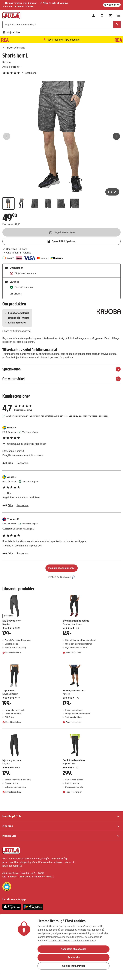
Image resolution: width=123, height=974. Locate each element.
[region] (61, 944)
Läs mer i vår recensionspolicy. (93, 416)
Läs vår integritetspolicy (83, 940)
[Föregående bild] (6, 136)
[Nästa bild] (116, 136)
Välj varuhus (13, 32)
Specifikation (11, 369)
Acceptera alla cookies (73, 949)
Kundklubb (9, 835)
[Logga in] (93, 15)
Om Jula (7, 826)
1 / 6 (110, 192)
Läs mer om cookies (59, 940)
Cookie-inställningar (73, 966)
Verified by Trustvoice (59, 577)
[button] (6, 886)
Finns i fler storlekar (13, 653)
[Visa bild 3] (35, 203)
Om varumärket (13, 378)
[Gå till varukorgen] (110, 15)
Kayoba (6, 62)
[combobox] (61, 24)
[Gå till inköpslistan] (102, 15)
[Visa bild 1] (8, 203)
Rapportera (22, 463)
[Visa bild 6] (74, 203)
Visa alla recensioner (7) (61, 568)
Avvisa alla (74, 957)
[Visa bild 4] (48, 203)
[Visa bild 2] (22, 203)
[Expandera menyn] (118, 15)
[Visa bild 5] (61, 203)
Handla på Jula (11, 816)
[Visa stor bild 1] (61, 136)
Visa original (28, 529)
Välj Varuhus (16, 294)
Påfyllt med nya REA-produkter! (63, 39)
